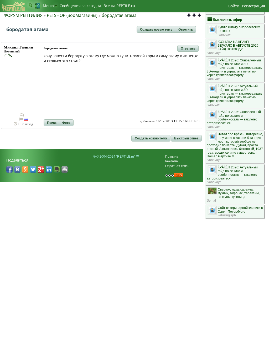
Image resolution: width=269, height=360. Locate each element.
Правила (171, 156)
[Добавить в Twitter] (33, 169)
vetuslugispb (227, 215)
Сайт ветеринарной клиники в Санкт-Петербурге (240, 209)
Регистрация (253, 5)
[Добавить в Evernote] (57, 169)
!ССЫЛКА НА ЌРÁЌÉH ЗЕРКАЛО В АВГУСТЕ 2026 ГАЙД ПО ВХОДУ (238, 45)
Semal (211, 200)
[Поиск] (30, 5)
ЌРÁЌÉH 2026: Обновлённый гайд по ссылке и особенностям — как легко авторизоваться (234, 117)
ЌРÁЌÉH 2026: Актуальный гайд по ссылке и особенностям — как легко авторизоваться (232, 173)
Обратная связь (177, 166)
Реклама (171, 161)
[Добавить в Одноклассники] (25, 169)
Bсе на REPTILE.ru (119, 5)
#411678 (193, 121)
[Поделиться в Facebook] (9, 169)
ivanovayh (225, 34)
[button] (156, 29)
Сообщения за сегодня (80, 5)
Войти (233, 5)
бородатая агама (119, 15)
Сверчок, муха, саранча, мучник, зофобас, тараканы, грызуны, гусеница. (239, 193)
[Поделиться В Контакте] (17, 169)
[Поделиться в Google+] (41, 169)
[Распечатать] (64, 169)
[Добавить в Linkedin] (49, 169)
